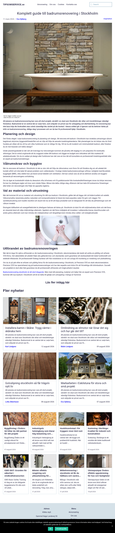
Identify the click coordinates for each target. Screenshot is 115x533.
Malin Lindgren (67, 346)
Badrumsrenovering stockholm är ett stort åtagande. (23, 272)
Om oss (53, 4)
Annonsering (42, 4)
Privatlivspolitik (61, 529)
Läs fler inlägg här (57, 282)
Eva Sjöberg (21, 19)
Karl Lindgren (10, 346)
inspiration (108, 19)
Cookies (61, 4)
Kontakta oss (71, 4)
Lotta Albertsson (12, 402)
